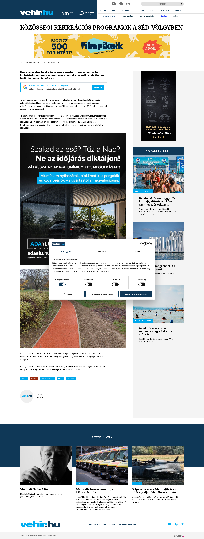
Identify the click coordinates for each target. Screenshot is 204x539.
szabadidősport (47, 378)
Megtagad (68, 294)
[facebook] (121, 4)
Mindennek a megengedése (136, 294)
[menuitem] (103, 10)
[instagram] (128, 4)
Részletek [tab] (102, 252)
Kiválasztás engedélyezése (102, 294)
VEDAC (33, 378)
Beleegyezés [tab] (66, 252)
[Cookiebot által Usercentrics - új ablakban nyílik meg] (142, 244)
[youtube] (114, 4)
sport (24, 378)
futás (60, 378)
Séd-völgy (71, 378)
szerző (39, 394)
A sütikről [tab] (137, 252)
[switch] (88, 284)
